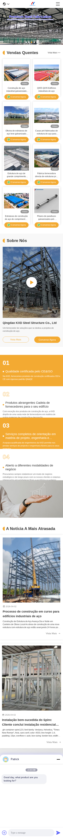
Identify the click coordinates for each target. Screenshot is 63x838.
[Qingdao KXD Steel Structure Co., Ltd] (33, 4)
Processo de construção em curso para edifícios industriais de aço (31, 614)
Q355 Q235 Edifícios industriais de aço (46, 89)
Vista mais (54, 53)
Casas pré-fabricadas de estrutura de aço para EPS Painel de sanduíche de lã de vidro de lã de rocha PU (46, 132)
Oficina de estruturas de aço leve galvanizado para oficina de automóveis (16, 132)
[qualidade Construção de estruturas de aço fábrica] (31, 44)
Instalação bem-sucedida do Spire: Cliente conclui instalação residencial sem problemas (29, 722)
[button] (26, 42)
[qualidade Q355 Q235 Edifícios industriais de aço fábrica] (46, 72)
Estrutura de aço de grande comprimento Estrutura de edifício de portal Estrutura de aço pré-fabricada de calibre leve (16, 175)
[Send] (58, 832)
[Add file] (4, 832)
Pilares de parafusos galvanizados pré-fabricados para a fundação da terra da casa (46, 218)
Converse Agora (18, 97)
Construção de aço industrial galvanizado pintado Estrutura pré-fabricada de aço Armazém (16, 90)
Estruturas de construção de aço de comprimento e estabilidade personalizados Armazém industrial (16, 218)
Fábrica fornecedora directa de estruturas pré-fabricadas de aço (46, 175)
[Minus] (58, 759)
